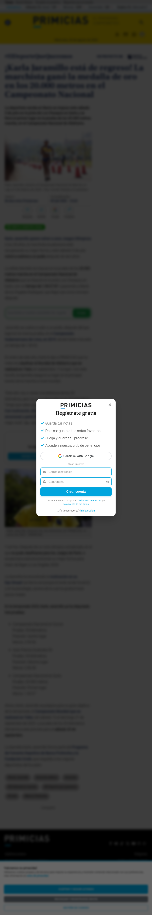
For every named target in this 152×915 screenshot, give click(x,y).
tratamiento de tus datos (76, 504)
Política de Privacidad (89, 500)
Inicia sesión (87, 510)
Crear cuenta (76, 491)
